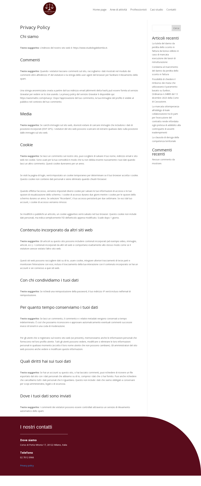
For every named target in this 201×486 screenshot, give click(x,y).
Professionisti (138, 9)
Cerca (176, 28)
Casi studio (156, 9)
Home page (99, 9)
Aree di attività (118, 9)
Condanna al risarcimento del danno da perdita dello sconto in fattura (165, 70)
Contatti (171, 9)
